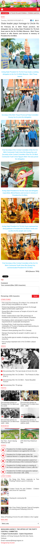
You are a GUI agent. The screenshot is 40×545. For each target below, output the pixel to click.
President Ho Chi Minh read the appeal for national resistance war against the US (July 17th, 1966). (21, 450)
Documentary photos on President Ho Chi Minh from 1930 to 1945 (29, 421)
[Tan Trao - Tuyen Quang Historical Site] (10, 433)
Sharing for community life (17, 498)
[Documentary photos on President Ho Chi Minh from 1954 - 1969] (29, 395)
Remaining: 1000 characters (10, 296)
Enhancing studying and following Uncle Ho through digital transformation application (19, 308)
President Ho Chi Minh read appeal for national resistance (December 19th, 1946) (22, 472)
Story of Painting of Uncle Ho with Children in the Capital (19, 517)
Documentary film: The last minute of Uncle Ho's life (20, 359)
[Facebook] (31, 20)
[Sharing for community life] (4, 501)
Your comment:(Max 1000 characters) (13, 285)
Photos (3, 388)
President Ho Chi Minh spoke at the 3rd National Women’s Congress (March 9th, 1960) (22, 455)
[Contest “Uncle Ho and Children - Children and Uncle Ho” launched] (4, 491)
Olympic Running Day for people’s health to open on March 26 (19, 334)
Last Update (5, 13)
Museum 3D (5, 426)
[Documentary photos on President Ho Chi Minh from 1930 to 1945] (29, 413)
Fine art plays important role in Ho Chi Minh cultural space (19, 342)
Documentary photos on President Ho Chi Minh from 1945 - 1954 (10, 421)
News (3, 17)
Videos (3, 346)
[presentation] (2, 435)
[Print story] (36, 20)
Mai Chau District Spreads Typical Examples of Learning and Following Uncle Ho (24, 508)
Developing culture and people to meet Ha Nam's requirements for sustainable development (18, 321)
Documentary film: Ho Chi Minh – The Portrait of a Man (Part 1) (21, 375)
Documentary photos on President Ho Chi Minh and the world (10, 404)
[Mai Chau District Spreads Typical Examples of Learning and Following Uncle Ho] (4, 510)
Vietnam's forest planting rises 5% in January (16, 330)
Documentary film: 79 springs (12, 385)
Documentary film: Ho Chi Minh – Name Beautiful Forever (19, 380)
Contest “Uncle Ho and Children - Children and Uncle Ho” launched (24, 489)
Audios (3, 445)
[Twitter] (33, 20)
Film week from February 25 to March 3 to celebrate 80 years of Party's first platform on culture (20, 303)
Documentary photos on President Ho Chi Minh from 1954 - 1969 (29, 404)
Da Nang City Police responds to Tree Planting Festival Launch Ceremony (24, 480)
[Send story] (38, 20)
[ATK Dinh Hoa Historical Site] (29, 433)
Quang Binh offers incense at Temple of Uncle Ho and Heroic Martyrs (19, 312)
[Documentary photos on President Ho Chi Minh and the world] (10, 395)
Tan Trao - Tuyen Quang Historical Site (9, 441)
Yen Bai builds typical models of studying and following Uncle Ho (20, 338)
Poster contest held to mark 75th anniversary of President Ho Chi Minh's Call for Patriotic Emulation (19, 316)
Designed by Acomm (8, 543)
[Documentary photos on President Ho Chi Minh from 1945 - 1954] (10, 413)
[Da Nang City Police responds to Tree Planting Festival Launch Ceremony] (4, 482)
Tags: (2, 279)
